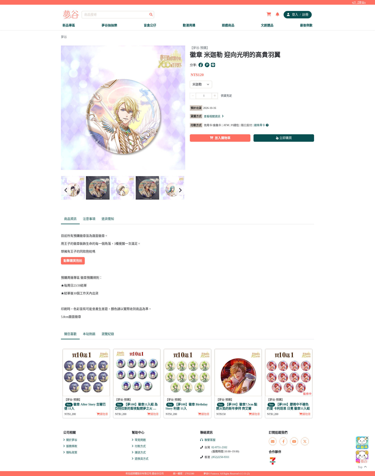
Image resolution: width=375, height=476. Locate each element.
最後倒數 (306, 25)
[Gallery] (123, 190)
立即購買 (285, 138)
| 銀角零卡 (259, 125)
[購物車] (268, 14)
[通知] (277, 14)
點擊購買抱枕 (72, 260)
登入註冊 (299, 14)
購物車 (104, 414)
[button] (214, 116)
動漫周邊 (189, 25)
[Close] (367, 438)
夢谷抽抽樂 (109, 25)
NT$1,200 (70, 414)
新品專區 (68, 25)
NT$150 (221, 414)
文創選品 (267, 25)
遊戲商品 (228, 25)
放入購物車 (222, 138)
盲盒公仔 (150, 25)
